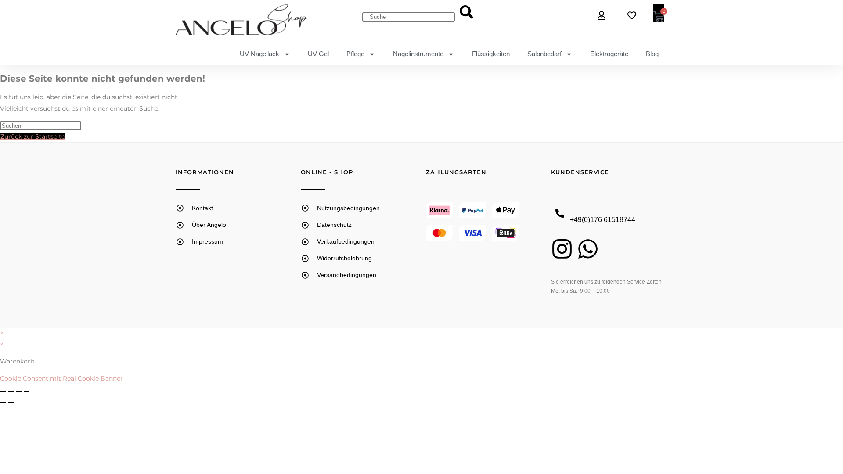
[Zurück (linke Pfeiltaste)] (3, 403)
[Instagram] (562, 249)
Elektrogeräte (609, 53)
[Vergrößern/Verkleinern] (3, 392)
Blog (652, 53)
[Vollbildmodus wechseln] (11, 392)
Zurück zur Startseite (32, 136)
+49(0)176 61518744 (602, 219)
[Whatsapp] (588, 249)
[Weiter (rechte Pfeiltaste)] (11, 403)
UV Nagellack (259, 53)
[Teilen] (19, 392)
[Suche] (466, 12)
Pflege (355, 53)
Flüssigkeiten (491, 53)
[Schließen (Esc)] (27, 392)
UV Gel (318, 53)
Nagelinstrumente (418, 53)
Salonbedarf (544, 53)
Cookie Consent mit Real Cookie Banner (61, 378)
